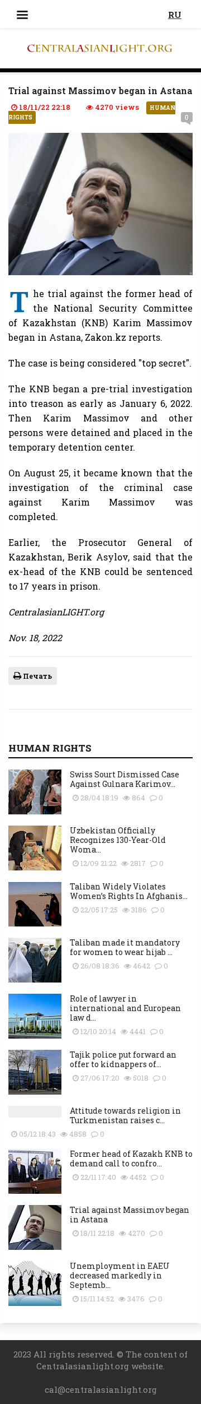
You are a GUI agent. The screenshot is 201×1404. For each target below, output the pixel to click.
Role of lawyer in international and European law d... (125, 1008)
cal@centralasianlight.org (101, 1389)
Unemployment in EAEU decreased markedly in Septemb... (120, 1275)
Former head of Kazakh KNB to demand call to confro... (131, 1158)
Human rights (50, 748)
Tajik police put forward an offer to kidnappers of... (123, 1059)
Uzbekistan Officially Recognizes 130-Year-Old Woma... (118, 840)
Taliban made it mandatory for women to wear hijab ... (125, 947)
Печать (36, 675)
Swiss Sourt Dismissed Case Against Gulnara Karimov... (124, 779)
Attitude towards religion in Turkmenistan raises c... (125, 1115)
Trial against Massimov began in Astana (129, 1214)
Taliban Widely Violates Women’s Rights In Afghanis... (129, 891)
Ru (174, 14)
